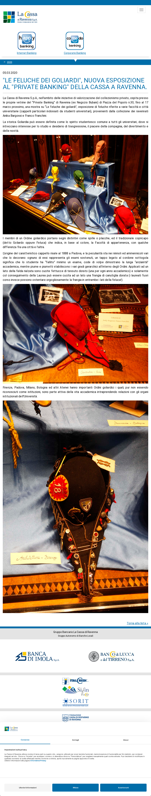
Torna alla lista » (137, 623)
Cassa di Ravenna (20, 17)
